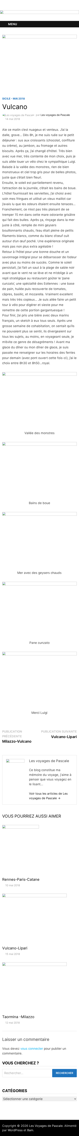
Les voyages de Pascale (55, 114)
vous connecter (31, 1048)
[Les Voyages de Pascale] (39, 15)
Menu (12, 24)
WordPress (15, 1130)
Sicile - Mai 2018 (13, 98)
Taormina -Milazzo (18, 1017)
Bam (30, 1130)
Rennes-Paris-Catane (21, 879)
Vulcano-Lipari (14, 948)
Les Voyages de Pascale (46, 1126)
